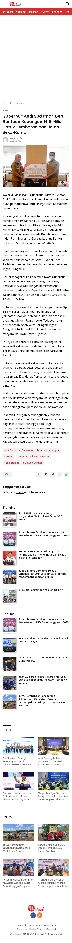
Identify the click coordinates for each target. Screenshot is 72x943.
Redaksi (51, 929)
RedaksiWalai (16, 138)
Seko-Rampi (11, 462)
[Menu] (5, 4)
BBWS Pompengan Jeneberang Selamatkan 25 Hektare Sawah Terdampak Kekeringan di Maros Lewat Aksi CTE (18, 848)
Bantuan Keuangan (48, 450)
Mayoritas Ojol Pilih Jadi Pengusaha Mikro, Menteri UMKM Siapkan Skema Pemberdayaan (53, 796)
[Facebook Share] (38, 474)
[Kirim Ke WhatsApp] (66, 474)
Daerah (8, 456)
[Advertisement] (36, 60)
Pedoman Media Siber (30, 929)
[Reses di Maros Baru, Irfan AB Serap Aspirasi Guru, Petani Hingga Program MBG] (18, 868)
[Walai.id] (14, 4)
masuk (20, 492)
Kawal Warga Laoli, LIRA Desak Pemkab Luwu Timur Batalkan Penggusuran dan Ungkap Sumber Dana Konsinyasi (53, 848)
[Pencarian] (67, 4)
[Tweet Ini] (45, 474)
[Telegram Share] (59, 474)
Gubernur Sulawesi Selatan (33, 456)
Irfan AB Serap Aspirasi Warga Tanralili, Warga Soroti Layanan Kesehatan (53, 883)
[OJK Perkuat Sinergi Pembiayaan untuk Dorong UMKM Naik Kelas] (18, 746)
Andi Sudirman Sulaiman (18, 450)
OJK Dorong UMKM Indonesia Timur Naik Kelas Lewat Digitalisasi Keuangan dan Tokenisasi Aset (53, 761)
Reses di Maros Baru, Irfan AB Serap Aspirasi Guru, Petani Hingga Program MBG (18, 883)
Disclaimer (48, 925)
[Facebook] (33, 915)
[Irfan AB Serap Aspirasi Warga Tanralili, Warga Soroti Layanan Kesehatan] (53, 868)
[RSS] (39, 915)
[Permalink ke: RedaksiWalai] (5, 139)
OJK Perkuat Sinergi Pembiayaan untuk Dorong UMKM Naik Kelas (17, 761)
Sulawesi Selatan (33, 462)
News (6, 110)
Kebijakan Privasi (28, 925)
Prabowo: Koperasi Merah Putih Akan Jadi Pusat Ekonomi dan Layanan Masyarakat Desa (18, 796)
